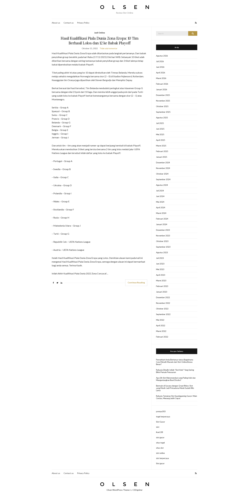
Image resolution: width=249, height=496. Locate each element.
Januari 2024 (161, 224)
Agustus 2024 (162, 185)
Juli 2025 (160, 123)
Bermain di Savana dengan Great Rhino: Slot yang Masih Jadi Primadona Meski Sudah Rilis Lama (175, 388)
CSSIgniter (138, 490)
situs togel (160, 443)
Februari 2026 (162, 84)
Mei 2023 (160, 269)
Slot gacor (160, 463)
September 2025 (163, 112)
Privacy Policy (83, 22)
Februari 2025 (162, 151)
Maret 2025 (161, 146)
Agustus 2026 (162, 56)
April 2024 (160, 207)
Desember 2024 (163, 162)
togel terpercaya (163, 416)
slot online (160, 453)
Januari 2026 (161, 89)
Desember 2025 (163, 95)
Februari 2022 (162, 337)
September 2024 (163, 179)
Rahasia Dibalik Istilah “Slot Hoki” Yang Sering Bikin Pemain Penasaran (175, 371)
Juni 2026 (160, 67)
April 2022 (160, 325)
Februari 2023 (162, 286)
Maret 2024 (161, 213)
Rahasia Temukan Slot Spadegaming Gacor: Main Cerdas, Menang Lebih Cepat (176, 397)
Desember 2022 (163, 297)
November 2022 (163, 303)
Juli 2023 (160, 258)
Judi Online (99, 32)
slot (157, 427)
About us (56, 22)
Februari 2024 (162, 219)
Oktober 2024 (162, 174)
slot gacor (160, 437)
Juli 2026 (160, 61)
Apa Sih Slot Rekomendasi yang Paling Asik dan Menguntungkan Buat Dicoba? (176, 379)
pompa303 (161, 411)
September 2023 (163, 247)
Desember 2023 (163, 230)
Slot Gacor (160, 422)
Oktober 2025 (162, 106)
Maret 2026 (161, 78)
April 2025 (160, 140)
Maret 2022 (161, 331)
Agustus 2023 (162, 252)
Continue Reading (136, 282)
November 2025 (163, 101)
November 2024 (163, 168)
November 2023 (163, 235)
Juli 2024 (160, 190)
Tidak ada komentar (108, 48)
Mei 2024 (160, 202)
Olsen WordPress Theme (118, 490)
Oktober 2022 (162, 309)
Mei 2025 (160, 134)
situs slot (160, 448)
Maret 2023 (161, 280)
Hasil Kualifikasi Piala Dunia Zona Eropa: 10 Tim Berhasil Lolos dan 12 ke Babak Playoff (99, 40)
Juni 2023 (160, 264)
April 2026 (160, 72)
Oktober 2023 (162, 241)
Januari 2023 (161, 292)
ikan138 (159, 432)
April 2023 (160, 275)
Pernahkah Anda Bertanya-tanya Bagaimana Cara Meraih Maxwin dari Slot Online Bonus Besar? (174, 362)
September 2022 (163, 314)
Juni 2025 (160, 129)
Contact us (69, 22)
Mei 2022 (160, 320)
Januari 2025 (161, 157)
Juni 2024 (160, 196)
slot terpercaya (162, 458)
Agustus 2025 (162, 117)
